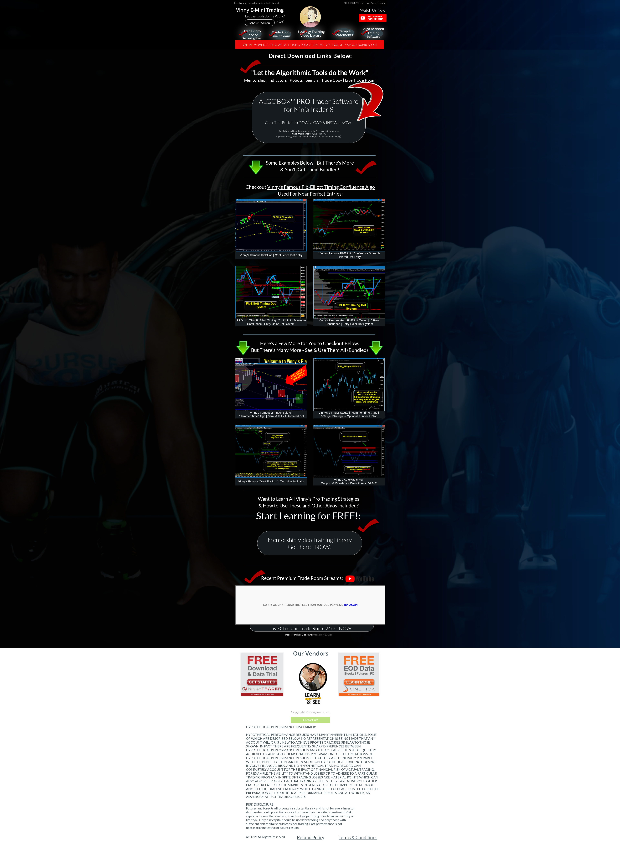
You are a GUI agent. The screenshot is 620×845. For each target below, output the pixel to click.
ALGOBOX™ (351, 3)
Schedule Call (262, 3)
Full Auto (371, 3)
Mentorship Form (244, 3)
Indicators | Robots (285, 80)
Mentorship (254, 80)
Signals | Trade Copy (324, 80)
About (275, 3)
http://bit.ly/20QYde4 (323, 634)
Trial (362, 3)
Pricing (382, 3)
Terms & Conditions (358, 837)
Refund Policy (310, 837)
